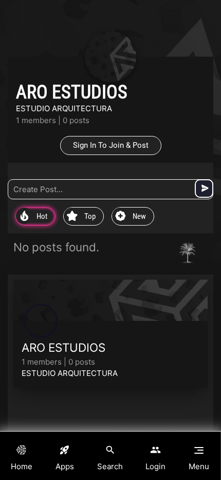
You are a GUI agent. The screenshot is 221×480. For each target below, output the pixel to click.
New (130, 217)
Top (81, 217)
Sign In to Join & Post (111, 145)
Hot (34, 217)
